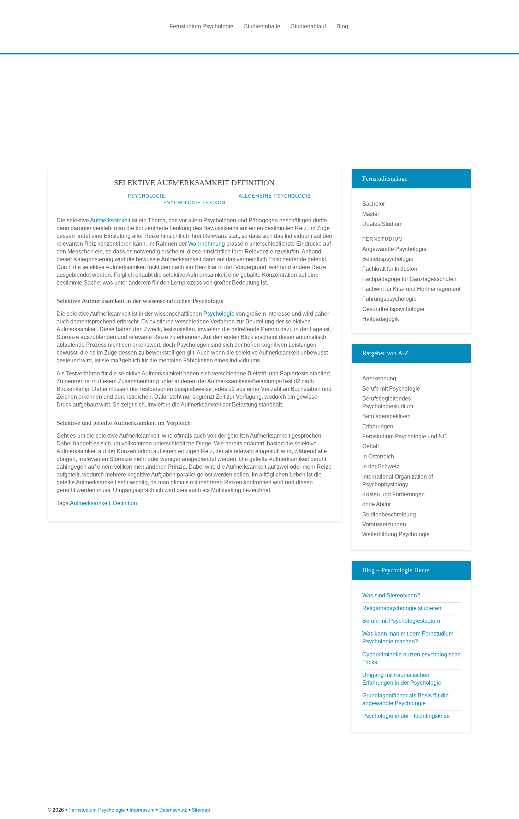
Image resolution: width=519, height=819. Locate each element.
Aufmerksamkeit (110, 220)
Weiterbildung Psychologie (396, 534)
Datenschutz (173, 810)
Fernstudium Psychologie (201, 26)
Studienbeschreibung (389, 514)
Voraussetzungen (384, 524)
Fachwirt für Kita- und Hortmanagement (411, 289)
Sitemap (201, 810)
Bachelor (373, 204)
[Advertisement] (259, 109)
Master (370, 214)
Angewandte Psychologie (394, 249)
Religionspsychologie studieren (401, 608)
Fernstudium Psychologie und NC (404, 436)
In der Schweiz (380, 466)
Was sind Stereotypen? (391, 595)
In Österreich (378, 457)
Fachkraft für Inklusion (389, 269)
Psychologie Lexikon (194, 202)
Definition (125, 503)
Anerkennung (379, 378)
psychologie (146, 196)
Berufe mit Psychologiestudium (401, 621)
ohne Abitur (376, 504)
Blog (342, 26)
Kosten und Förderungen (393, 494)
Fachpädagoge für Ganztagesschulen (409, 279)
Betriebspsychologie (387, 259)
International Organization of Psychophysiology (397, 480)
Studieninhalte (262, 26)
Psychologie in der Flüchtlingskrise (406, 716)
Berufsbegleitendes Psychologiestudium (387, 402)
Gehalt (370, 446)
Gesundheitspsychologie (393, 309)
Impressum (142, 810)
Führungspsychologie (389, 299)
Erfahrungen (377, 426)
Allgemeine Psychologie (275, 196)
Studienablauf (308, 26)
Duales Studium (382, 224)
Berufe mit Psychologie (391, 389)
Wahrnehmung (206, 244)
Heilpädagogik (380, 319)
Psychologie (218, 314)
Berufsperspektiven (386, 416)
